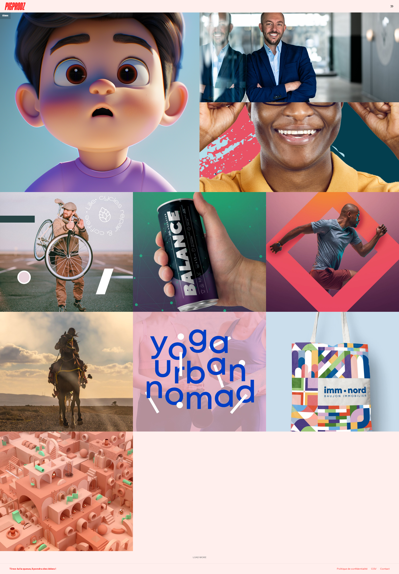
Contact (385, 568)
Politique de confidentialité (352, 568)
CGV (374, 568)
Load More (199, 557)
